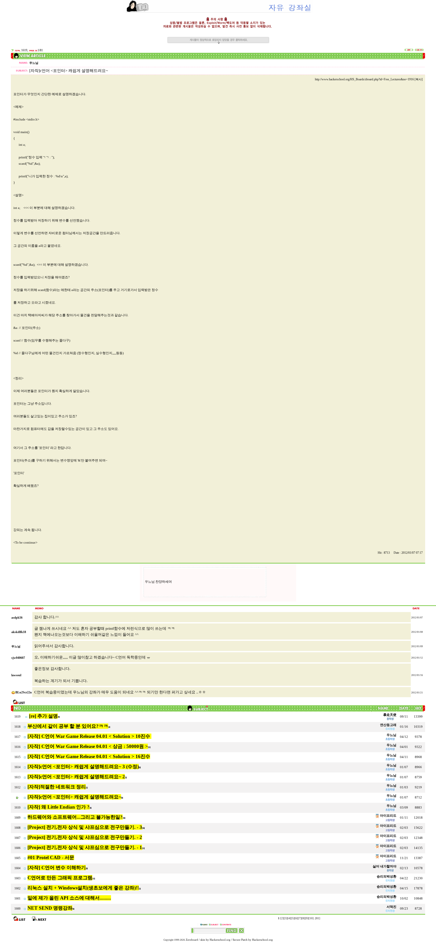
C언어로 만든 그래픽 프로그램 (60, 877)
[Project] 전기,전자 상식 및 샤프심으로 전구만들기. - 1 (85, 847)
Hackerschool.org (220, 939)
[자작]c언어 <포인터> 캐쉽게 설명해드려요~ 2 (76, 776)
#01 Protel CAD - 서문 (51, 857)
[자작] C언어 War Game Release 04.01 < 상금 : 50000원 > (88, 746)
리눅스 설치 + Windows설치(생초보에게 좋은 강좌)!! (83, 887)
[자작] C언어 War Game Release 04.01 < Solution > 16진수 (89, 756)
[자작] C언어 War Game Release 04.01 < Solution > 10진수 (89, 736)
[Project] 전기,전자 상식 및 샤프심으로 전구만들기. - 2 (85, 837)
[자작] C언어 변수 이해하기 (57, 867)
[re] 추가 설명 (43, 716)
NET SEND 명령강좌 (50, 908)
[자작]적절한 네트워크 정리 (57, 786)
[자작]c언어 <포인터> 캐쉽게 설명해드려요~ (74, 796)
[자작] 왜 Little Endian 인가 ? (59, 807)
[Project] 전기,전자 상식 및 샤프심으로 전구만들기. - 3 (85, 827)
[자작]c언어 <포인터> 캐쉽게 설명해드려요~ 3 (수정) (83, 766)
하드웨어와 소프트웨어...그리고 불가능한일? (75, 817)
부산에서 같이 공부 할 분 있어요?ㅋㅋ (68, 726)
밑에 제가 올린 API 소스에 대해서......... (69, 898)
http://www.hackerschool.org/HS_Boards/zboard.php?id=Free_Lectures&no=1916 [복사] (369, 79)
